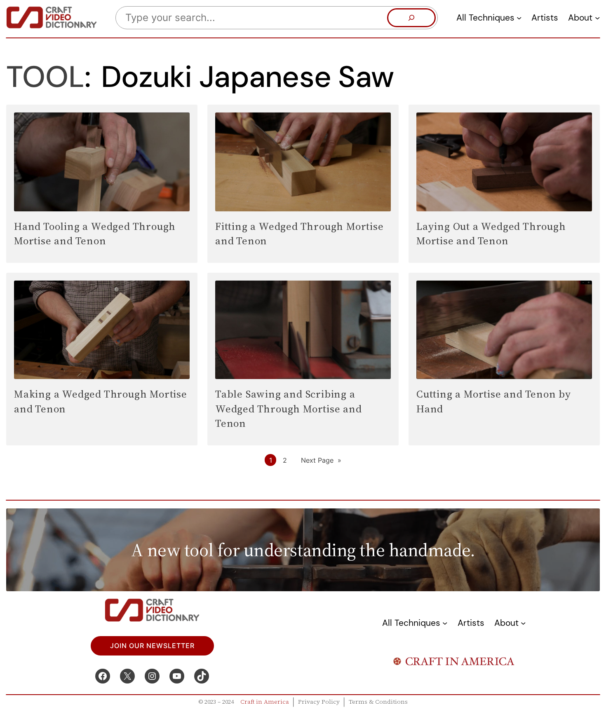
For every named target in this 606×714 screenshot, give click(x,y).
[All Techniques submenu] (519, 17)
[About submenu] (597, 17)
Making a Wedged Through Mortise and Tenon (100, 401)
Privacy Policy (319, 702)
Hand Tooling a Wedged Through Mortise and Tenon (95, 233)
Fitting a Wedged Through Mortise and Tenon (299, 233)
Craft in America (264, 702)
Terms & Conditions (378, 702)
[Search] (411, 17)
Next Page (321, 460)
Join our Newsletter (152, 645)
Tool (45, 77)
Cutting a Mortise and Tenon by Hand (493, 401)
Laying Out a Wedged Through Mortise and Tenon (491, 233)
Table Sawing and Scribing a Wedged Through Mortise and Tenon (288, 408)
